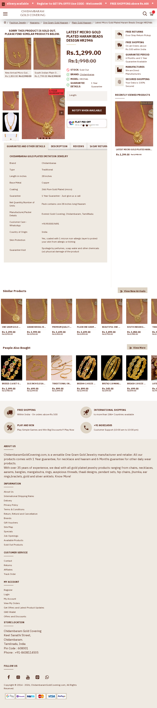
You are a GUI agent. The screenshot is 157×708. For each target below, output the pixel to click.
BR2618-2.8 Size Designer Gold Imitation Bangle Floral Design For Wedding (136, 383)
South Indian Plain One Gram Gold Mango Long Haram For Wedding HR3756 (47, 72)
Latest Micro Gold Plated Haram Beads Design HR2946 (134, 149)
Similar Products (14, 291)
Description (59, 146)
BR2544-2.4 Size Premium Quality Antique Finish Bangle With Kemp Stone (86, 383)
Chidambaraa (87, 74)
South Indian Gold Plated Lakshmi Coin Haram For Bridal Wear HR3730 (136, 327)
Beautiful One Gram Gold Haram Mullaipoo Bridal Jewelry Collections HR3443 (111, 327)
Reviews (78, 146)
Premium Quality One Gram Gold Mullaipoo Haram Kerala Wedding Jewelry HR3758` (61, 327)
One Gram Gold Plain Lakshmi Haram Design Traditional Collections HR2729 (11, 327)
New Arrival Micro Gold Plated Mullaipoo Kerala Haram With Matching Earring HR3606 (17, 72)
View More (139, 347)
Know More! (63, 476)
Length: (73, 95)
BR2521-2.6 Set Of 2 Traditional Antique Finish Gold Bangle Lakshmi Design (11, 383)
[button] (25, 112)
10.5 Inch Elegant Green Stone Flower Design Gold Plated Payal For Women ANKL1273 (36, 383)
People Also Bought (16, 348)
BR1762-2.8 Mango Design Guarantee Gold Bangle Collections (111, 383)
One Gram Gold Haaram (55, 22)
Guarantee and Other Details (26, 146)
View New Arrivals (135, 291)
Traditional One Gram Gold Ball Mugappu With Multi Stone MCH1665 (61, 383)
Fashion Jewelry (18, 22)
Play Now (69, 429)
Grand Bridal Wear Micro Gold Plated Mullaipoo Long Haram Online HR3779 (36, 327)
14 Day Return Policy (103, 146)
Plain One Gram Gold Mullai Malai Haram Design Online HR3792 (86, 327)
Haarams (35, 22)
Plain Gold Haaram (82, 22)
